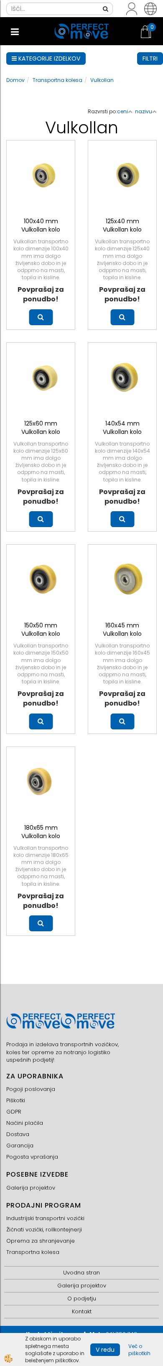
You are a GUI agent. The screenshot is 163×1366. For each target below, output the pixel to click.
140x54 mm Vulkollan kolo (122, 427)
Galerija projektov (30, 1188)
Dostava (17, 1134)
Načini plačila (24, 1123)
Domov (15, 80)
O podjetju (81, 1298)
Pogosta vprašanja (32, 1157)
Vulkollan (102, 80)
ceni (122, 111)
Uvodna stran (81, 1273)
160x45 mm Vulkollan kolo (122, 629)
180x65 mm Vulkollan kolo (40, 831)
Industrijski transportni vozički (45, 1218)
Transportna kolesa (57, 80)
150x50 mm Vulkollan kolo (40, 629)
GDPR (13, 1112)
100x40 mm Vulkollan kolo (40, 225)
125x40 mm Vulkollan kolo (122, 225)
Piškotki (15, 1100)
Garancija (19, 1145)
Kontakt (82, 1311)
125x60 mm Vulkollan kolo (40, 427)
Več (41, 317)
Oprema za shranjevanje (40, 1241)
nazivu (143, 111)
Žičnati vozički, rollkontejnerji (44, 1229)
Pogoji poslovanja (30, 1089)
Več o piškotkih (139, 1350)
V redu (105, 1350)
